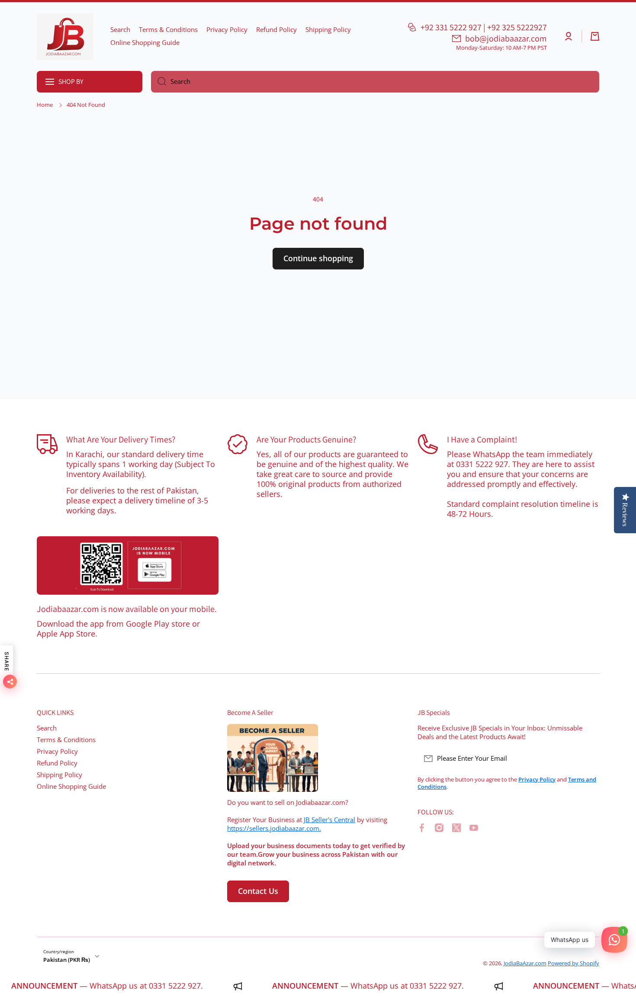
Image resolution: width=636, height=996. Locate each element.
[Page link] (127, 565)
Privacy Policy (57, 751)
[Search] (158, 82)
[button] (595, 36)
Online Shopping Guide (71, 786)
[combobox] (375, 82)
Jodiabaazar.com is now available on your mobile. (127, 609)
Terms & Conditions (66, 739)
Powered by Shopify (573, 963)
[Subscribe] (588, 758)
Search (47, 728)
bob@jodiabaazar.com (506, 38)
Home (45, 105)
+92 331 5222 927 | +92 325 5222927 (484, 27)
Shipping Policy (59, 774)
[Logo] (65, 36)
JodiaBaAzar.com (525, 963)
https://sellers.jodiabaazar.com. (274, 828)
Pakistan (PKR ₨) (66, 960)
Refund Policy (57, 763)
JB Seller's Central (329, 819)
